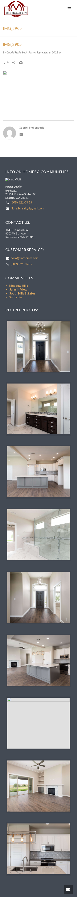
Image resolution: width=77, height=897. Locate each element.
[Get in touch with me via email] (21, 135)
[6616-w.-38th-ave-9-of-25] (38, 786)
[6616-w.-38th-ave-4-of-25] (38, 597)
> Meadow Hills (16, 285)
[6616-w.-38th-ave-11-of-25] (38, 849)
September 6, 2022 (47, 52)
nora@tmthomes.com (24, 258)
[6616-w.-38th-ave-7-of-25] (38, 471)
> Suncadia (13, 297)
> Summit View (16, 289)
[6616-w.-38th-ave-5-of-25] (38, 723)
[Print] (22, 62)
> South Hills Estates (20, 293)
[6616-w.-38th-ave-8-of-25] (38, 660)
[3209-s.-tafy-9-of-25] (38, 409)
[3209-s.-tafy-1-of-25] (38, 346)
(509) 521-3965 (21, 202)
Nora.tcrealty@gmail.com (27, 208)
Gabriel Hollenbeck (17, 52)
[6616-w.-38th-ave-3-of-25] (38, 534)
